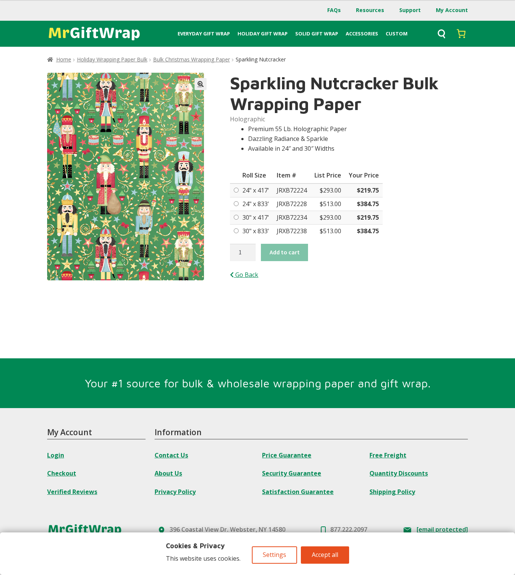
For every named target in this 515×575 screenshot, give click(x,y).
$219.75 (368, 190)
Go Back (246, 275)
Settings (274, 555)
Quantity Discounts (398, 473)
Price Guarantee (286, 455)
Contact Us (171, 455)
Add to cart (285, 252)
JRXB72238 (292, 231)
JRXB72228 (292, 204)
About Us (168, 473)
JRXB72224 (292, 190)
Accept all (325, 555)
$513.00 (330, 204)
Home (63, 59)
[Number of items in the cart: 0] (461, 33)
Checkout (61, 473)
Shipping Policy (392, 492)
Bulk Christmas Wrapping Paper (191, 59)
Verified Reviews (72, 492)
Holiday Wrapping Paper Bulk (112, 59)
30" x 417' (255, 217)
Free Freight (387, 455)
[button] (201, 84)
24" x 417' (255, 190)
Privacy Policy (175, 492)
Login (55, 455)
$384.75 (368, 204)
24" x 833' (255, 204)
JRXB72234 (292, 217)
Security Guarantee (291, 473)
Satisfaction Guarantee (298, 492)
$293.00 (330, 190)
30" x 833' (255, 231)
